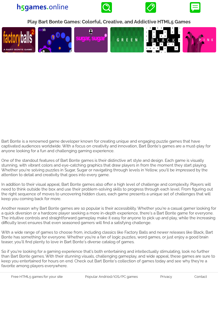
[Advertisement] (109, 92)
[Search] (106, 7)
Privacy (166, 276)
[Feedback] (195, 7)
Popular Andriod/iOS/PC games (111, 276)
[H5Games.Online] (42, 7)
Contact (200, 276)
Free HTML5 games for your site (37, 276)
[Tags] (150, 7)
